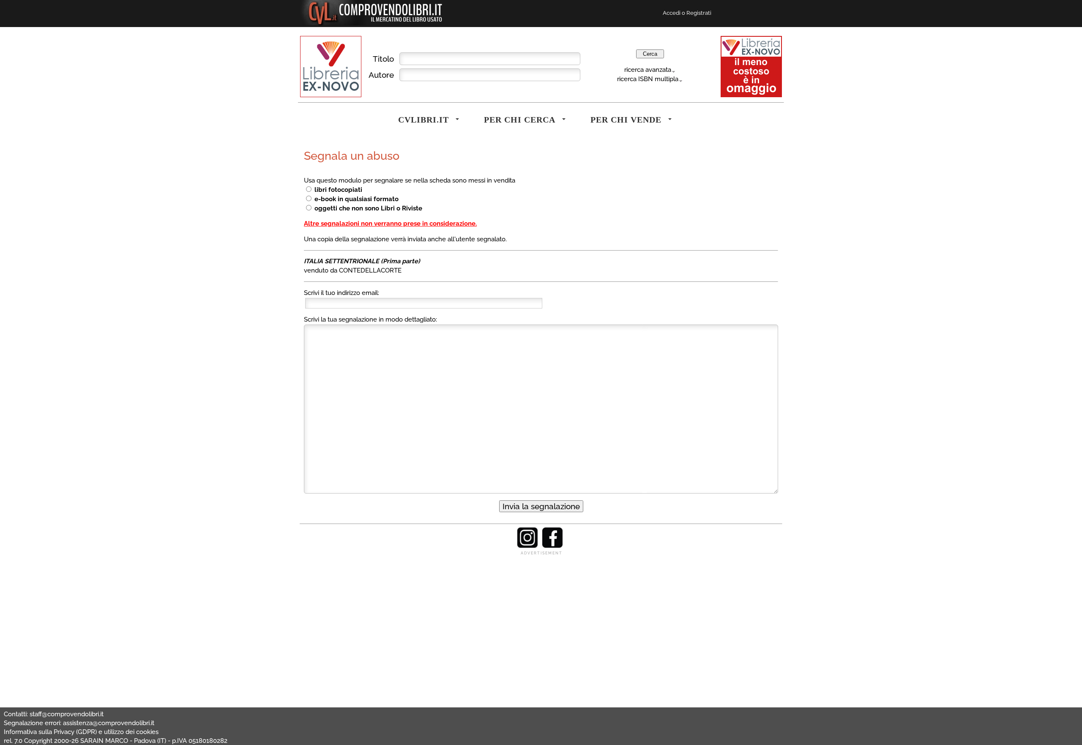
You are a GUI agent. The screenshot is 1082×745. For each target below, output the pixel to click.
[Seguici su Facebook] (552, 546)
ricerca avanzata (647, 69)
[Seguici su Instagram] (527, 546)
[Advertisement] (541, 615)
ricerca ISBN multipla (647, 78)
